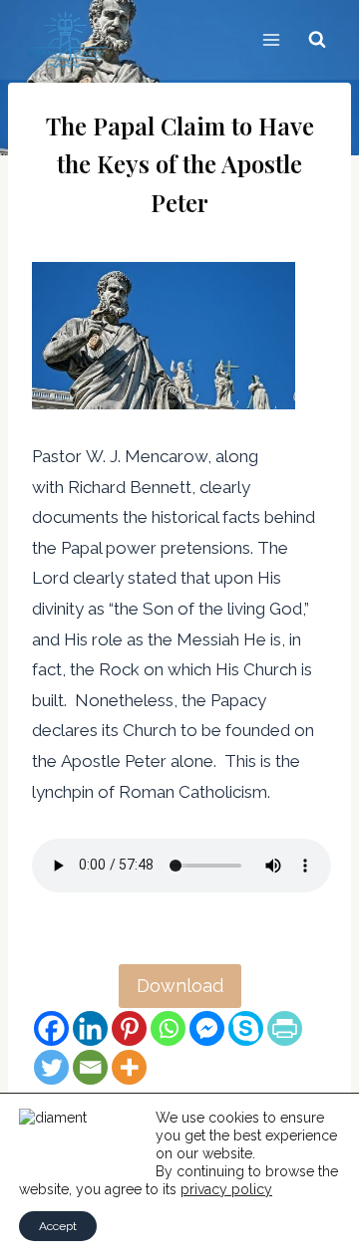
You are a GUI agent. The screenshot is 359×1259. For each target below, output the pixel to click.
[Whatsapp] (168, 1028)
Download (180, 985)
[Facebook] (51, 1028)
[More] (129, 1067)
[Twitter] (51, 1067)
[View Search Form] (317, 40)
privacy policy (226, 1189)
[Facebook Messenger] (206, 1028)
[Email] (90, 1067)
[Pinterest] (129, 1028)
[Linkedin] (90, 1028)
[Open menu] (270, 39)
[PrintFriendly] (284, 1028)
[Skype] (245, 1028)
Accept (58, 1226)
